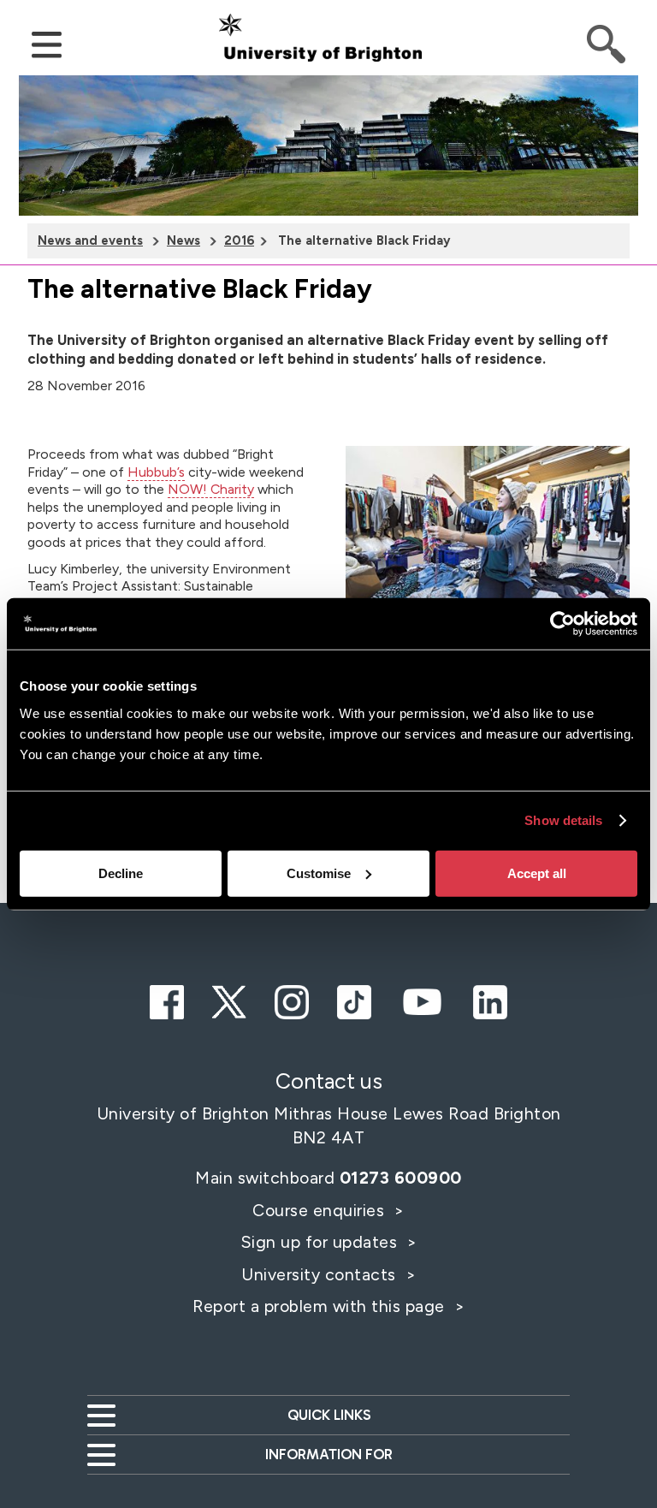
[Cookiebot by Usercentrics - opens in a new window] (562, 624)
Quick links (328, 1414)
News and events (90, 240)
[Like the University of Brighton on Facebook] (167, 999)
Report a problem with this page (320, 1306)
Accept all (536, 872)
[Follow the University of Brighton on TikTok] (354, 999)
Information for (329, 1454)
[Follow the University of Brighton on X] (229, 999)
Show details (563, 820)
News (183, 240)
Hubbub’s (156, 472)
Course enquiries (320, 1210)
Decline (120, 872)
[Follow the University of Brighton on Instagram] (292, 999)
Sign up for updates (321, 1242)
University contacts (318, 1274)
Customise (319, 872)
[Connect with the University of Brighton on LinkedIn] (490, 999)
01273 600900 (401, 1177)
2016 (239, 240)
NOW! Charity (211, 489)
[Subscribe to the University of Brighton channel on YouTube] (422, 999)
